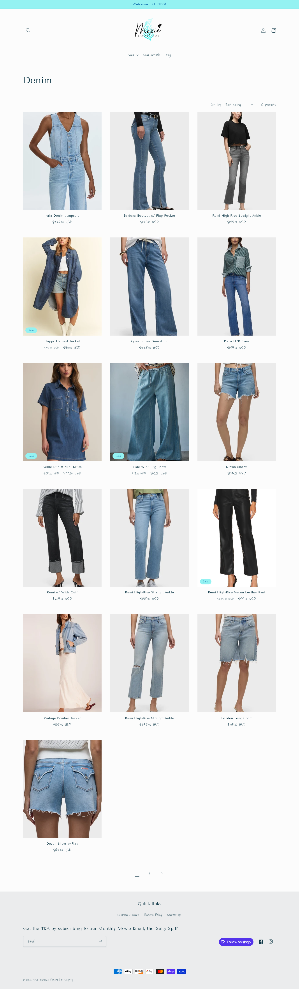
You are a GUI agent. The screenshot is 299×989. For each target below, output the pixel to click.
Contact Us (174, 914)
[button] (28, 30)
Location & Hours (128, 914)
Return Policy (153, 914)
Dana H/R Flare (236, 341)
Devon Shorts (237, 467)
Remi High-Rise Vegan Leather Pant (237, 592)
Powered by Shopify (61, 980)
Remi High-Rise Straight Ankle (236, 216)
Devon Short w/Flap (62, 844)
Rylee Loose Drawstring (149, 341)
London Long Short (236, 718)
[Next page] (162, 873)
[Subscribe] (100, 941)
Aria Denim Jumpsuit (62, 216)
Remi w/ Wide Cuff (62, 592)
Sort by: (216, 104)
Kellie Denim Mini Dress (62, 467)
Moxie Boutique (41, 980)
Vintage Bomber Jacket (62, 718)
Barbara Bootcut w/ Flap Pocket (149, 216)
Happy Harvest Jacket (62, 341)
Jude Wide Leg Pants (149, 467)
